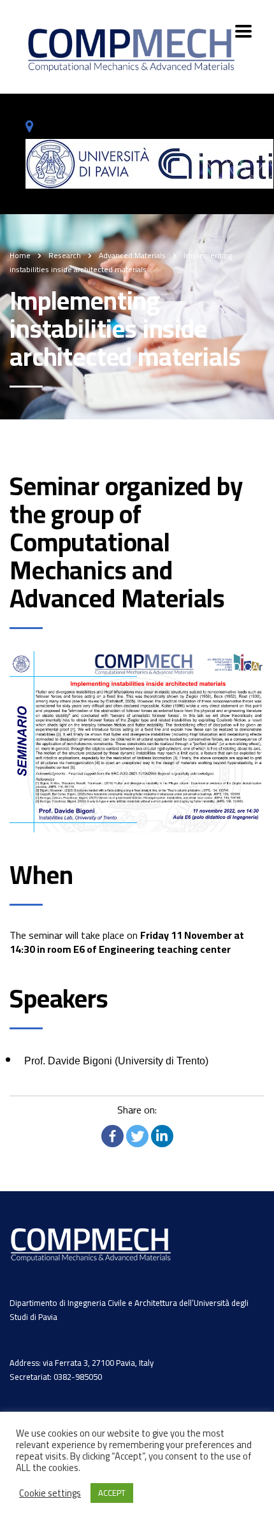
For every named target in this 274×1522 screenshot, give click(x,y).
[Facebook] (112, 1136)
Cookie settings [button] (50, 1493)
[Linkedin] (162, 1136)
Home (20, 255)
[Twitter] (137, 1136)
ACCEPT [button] (112, 1492)
